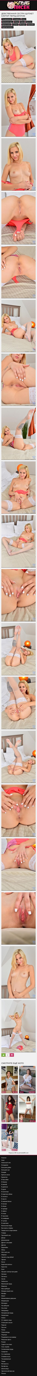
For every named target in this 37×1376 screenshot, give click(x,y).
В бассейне (4, 1179)
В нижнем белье (6, 1201)
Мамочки (4, 1286)
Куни (2, 1269)
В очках (3, 1213)
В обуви (3, 1206)
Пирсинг (3, 1325)
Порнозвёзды (5, 1332)
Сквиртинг (4, 1351)
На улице (4, 1308)
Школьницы (5, 1368)
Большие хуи (5, 1170)
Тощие (3, 1361)
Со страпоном (5, 1354)
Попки (16, 22)
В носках (4, 1204)
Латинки (3, 1274)
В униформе (5, 1218)
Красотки (29, 22)
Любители (4, 1281)
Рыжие (3, 1342)
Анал (2, 1160)
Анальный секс (6, 1162)
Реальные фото (6, 1339)
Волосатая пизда (6, 1225)
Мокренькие (5, 1300)
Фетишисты (5, 1364)
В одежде (4, 1208)
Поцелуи (4, 1334)
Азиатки (3, 1158)
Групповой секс (6, 1235)
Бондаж (3, 1172)
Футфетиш (4, 1366)
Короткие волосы (7, 27)
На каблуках (5, 1305)
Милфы (3, 1293)
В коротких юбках (6, 1194)
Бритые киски (6, 24)
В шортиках (5, 1223)
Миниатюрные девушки (8, 1298)
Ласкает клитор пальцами (9, 1271)
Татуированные (7, 19)
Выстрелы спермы (7, 1228)
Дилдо (3, 1237)
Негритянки (4, 1315)
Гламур (3, 1233)
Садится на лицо (6, 1344)
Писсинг (3, 1327)
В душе (3, 1189)
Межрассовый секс (7, 1291)
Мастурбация (5, 1288)
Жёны (3, 1250)
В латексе (4, 1196)
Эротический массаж (7, 1371)
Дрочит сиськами (6, 1242)
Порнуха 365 (12, 1153)
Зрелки (3, 1259)
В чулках (15, 24)
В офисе (4, 1211)
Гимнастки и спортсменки (9, 1230)
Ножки (22, 22)
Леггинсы (4, 1276)
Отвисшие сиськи (6, 1322)
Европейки (30, 24)
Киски (24, 19)
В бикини (4, 1182)
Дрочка (3, 1245)
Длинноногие (5, 1240)
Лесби (3, 1279)
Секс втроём (5, 1347)
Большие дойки (6, 1167)
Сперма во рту (5, 1356)
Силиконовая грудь (7, 1349)
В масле (3, 1199)
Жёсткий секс (5, 1252)
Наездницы (4, 1310)
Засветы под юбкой (7, 1257)
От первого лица (6, 1320)
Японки (3, 1373)
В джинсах (4, 1187)
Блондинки (16, 19)
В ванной (4, 1184)
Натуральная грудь (7, 1313)
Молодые (23, 24)
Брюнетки (4, 1177)
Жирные (3, 1254)
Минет (3, 1296)
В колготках (5, 1191)
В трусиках (4, 1216)
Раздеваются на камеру (8, 1337)
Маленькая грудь (7, 22)
